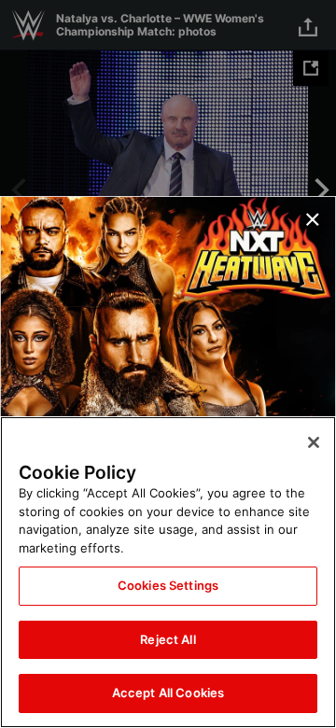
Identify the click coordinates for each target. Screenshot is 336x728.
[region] (168, 572)
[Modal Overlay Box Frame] (168, 364)
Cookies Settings (168, 585)
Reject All (167, 639)
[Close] (313, 442)
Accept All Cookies (168, 692)
